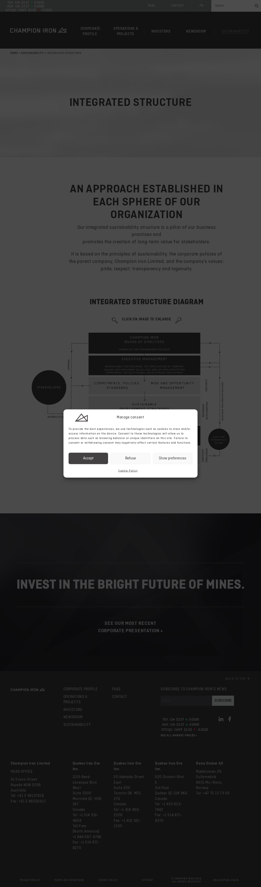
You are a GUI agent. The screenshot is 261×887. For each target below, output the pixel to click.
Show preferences (172, 458)
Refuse (130, 458)
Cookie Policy (128, 470)
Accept (88, 458)
